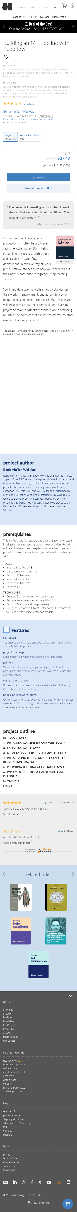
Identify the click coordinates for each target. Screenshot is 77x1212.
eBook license (11, 1162)
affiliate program (12, 1091)
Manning (8, 1009)
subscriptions (10, 1036)
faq (5, 1127)
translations (9, 1170)
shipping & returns (13, 1119)
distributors (9, 1080)
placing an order (12, 1115)
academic (8, 1076)
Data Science (19, 122)
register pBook (11, 1111)
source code (10, 1166)
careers (7, 1083)
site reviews (13, 1060)
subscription (59, 17)
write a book (10, 1068)
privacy (7, 1154)
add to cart (38, 177)
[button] (4, 26)
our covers (9, 1040)
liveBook (44, 17)
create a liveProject (14, 1072)
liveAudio (8, 1029)
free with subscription (38, 188)
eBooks (7, 1033)
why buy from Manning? (17, 1123)
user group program (14, 1064)
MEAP (33, 17)
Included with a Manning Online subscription (28, 119)
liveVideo (8, 1021)
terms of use (10, 1158)
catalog (17, 17)
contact (7, 1130)
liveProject (9, 1025)
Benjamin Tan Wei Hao (19, 111)
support (7, 1134)
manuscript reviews (14, 1087)
